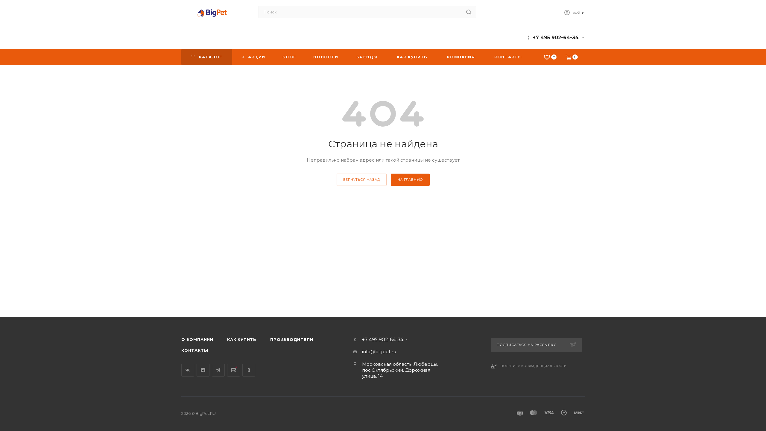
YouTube (233, 370)
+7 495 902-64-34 (556, 37)
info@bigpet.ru (379, 351)
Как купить (241, 339)
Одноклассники (248, 370)
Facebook (203, 370)
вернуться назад (361, 179)
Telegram (218, 370)
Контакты (194, 350)
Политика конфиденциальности (534, 366)
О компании (197, 339)
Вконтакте (187, 370)
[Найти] (468, 12)
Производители (291, 339)
